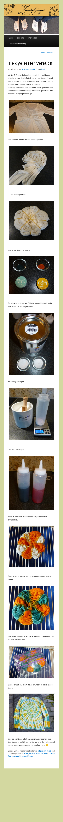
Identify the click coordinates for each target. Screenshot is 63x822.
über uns (20, 38)
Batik (26, 754)
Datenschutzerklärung (17, 44)
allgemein (42, 751)
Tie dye (44, 754)
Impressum (32, 38)
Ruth (43, 69)
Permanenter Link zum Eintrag (20, 756)
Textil (49, 751)
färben (32, 754)
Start (10, 38)
